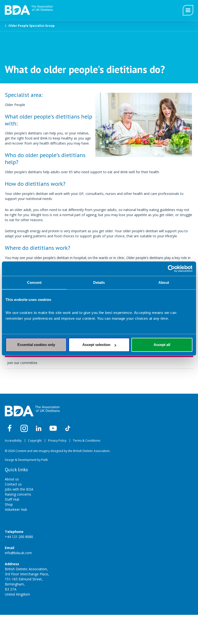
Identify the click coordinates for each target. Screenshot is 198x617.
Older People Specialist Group (31, 26)
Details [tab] (99, 282)
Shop (9, 504)
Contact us (13, 484)
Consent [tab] (34, 282)
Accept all (162, 345)
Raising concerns (18, 494)
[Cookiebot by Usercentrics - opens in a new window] (171, 268)
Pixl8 (44, 460)
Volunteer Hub (16, 509)
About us (12, 479)
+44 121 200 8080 (19, 536)
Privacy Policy (57, 440)
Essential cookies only (36, 345)
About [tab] (163, 282)
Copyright (35, 440)
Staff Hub (12, 499)
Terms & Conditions (86, 440)
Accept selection (96, 345)
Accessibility (13, 440)
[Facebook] (9, 428)
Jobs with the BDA (19, 489)
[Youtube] (53, 428)
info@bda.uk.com (18, 553)
